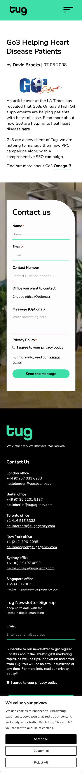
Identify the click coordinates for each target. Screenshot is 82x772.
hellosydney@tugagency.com (30, 568)
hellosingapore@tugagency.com (33, 589)
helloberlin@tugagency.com (29, 504)
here (26, 129)
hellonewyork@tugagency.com (32, 547)
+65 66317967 (19, 584)
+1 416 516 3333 (21, 520)
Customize (41, 751)
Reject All (41, 762)
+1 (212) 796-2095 (22, 541)
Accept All (41, 739)
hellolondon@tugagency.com (30, 483)
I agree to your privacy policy (40, 347)
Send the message (41, 373)
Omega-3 (62, 165)
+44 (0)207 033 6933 (24, 478)
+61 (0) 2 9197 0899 (24, 563)
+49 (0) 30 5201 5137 (25, 499)
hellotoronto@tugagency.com (31, 526)
